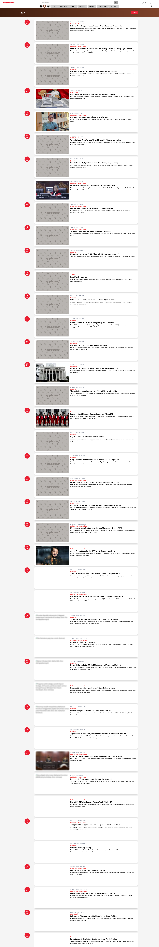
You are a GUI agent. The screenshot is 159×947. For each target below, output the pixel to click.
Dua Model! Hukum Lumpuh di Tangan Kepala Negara (89, 117)
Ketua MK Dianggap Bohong (80, 848)
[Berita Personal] (44, 6)
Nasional (73, 6)
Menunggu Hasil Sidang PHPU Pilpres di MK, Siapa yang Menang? (94, 254)
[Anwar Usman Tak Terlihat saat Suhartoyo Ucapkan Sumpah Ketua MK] (52, 578)
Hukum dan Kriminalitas (78, 526)
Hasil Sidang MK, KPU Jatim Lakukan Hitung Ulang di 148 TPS (93, 94)
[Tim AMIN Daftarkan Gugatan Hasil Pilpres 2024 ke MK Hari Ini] (52, 395)
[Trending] (41, 6)
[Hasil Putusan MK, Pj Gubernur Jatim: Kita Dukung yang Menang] (52, 167)
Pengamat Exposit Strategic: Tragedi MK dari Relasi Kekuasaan (93, 688)
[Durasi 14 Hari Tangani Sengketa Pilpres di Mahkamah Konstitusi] (52, 372)
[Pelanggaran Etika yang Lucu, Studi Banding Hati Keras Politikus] (52, 920)
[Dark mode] (146, 2)
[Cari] (116, 2)
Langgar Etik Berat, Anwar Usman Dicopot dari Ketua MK (91, 779)
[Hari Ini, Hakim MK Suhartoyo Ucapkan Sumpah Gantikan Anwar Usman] (52, 601)
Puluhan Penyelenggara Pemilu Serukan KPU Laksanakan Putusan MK (96, 26)
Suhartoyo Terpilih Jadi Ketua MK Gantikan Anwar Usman (91, 711)
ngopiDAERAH (63, 6)
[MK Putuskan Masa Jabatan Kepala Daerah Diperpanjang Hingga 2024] (52, 532)
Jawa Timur (74, 92)
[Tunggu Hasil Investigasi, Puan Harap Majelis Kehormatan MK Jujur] (52, 829)
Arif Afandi (73, 275)
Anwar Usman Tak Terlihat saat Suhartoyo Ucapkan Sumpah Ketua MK (96, 574)
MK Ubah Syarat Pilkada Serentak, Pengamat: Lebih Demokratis (93, 71)
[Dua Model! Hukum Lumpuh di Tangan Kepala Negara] (52, 121)
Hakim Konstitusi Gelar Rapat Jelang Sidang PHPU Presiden (92, 323)
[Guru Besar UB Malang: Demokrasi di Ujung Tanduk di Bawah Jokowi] (52, 509)
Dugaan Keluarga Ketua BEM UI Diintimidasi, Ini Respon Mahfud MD (95, 665)
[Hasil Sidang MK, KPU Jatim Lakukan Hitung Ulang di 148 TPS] (52, 98)
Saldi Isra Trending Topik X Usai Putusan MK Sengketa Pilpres (92, 186)
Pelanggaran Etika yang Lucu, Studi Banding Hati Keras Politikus (93, 916)
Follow (134, 12)
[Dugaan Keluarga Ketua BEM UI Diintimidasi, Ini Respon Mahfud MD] (52, 669)
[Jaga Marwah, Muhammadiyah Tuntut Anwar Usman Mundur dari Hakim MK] (52, 738)
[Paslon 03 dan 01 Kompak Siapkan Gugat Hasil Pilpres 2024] (52, 418)
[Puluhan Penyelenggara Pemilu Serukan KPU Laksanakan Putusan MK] (52, 30)
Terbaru (54, 6)
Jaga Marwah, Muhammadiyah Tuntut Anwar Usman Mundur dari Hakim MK (98, 734)
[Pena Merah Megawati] (52, 281)
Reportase (73, 343)
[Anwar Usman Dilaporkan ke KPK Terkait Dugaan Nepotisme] (52, 555)
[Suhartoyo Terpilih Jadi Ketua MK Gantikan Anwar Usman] (52, 715)
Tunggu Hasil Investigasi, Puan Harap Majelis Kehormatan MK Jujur (94, 825)
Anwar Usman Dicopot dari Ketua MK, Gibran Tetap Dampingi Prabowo (96, 756)
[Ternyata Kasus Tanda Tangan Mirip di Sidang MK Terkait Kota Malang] (52, 144)
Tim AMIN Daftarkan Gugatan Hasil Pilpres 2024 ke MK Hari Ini (93, 391)
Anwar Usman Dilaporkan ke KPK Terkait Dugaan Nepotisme (92, 551)
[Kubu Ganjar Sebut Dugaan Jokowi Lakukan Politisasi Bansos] (52, 304)
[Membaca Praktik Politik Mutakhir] (52, 646)
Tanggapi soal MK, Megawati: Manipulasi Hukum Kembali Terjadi (94, 619)
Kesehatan (92, 6)
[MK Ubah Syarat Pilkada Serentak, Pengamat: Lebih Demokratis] (52, 76)
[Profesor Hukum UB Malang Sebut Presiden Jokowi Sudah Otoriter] (52, 486)
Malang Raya (74, 503)
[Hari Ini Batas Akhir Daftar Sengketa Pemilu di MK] (52, 349)
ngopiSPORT (82, 6)
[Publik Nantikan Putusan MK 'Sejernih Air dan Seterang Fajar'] (52, 212)
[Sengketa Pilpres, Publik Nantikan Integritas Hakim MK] (52, 235)
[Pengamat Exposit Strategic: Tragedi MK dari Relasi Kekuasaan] (52, 692)
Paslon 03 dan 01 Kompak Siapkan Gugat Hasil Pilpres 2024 (92, 414)
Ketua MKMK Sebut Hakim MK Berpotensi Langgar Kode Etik (93, 893)
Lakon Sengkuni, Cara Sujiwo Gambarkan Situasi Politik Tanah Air (94, 939)
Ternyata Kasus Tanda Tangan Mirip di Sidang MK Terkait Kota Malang (95, 140)
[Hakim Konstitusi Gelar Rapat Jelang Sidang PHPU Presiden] (52, 327)
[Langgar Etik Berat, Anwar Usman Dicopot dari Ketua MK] (52, 783)
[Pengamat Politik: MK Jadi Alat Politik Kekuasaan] (52, 874)
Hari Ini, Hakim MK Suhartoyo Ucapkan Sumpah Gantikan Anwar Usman (96, 597)
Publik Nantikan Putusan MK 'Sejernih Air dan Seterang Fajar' (92, 208)
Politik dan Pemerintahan (78, 24)
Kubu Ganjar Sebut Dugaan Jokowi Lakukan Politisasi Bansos (92, 300)
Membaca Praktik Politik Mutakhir (83, 642)
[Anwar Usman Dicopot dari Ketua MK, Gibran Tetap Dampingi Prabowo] (52, 760)
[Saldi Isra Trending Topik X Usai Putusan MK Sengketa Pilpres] (52, 190)
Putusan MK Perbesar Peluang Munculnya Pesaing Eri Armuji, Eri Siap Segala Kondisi (101, 49)
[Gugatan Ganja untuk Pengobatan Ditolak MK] (52, 441)
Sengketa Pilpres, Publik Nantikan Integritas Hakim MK (90, 231)
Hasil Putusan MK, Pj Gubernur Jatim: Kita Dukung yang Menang (94, 163)
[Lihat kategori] (150, 6)
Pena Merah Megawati (78, 277)
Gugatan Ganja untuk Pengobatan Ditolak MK (87, 437)
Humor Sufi (74, 914)
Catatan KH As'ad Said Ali (78, 640)
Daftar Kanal (114, 6)
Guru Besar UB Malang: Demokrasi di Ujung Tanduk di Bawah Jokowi (95, 505)
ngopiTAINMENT (102, 6)
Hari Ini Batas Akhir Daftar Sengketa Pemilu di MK (88, 345)
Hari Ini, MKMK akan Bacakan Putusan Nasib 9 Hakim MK (91, 802)
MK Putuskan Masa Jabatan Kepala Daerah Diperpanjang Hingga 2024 (96, 528)
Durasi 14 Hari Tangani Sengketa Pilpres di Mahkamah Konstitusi (94, 368)
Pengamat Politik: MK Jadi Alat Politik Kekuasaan (88, 870)
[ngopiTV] (143, 2)
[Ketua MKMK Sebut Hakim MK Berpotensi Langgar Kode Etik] (52, 897)
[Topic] (48, 6)
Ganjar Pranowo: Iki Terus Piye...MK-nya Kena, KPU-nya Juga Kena (94, 460)
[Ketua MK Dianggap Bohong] (52, 852)
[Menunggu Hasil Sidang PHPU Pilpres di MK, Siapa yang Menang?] (52, 258)
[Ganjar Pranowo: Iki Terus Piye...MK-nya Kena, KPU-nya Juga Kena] (52, 464)
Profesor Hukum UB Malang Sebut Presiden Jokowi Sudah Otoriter (94, 482)
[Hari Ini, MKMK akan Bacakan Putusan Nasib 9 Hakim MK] (52, 806)
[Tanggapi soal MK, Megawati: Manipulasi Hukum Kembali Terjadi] (52, 623)
